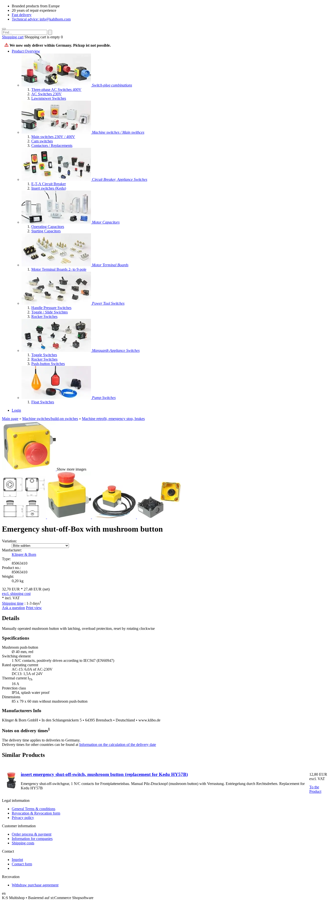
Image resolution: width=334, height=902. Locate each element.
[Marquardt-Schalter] (57, 350)
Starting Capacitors (46, 231)
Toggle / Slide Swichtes (49, 312)
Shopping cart (12, 37)
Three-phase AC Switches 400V (56, 89)
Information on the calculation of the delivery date (117, 744)
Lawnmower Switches (48, 98)
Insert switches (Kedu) (48, 188)
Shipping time (12, 603)
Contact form (22, 864)
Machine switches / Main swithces (118, 132)
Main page (10, 419)
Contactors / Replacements (51, 145)
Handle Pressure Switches (51, 308)
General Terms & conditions (33, 809)
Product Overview (26, 51)
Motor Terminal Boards (110, 265)
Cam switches (42, 141)
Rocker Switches (44, 316)
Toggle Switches (44, 355)
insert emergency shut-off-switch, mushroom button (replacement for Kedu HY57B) (104, 774)
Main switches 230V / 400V (53, 137)
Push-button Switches (48, 364)
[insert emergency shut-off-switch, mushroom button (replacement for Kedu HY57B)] (11, 787)
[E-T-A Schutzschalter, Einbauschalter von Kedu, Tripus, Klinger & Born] (57, 179)
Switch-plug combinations (112, 85)
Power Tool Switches (108, 303)
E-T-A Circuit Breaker (48, 184)
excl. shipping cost (16, 593)
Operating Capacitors (47, 227)
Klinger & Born (24, 554)
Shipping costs (23, 843)
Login (16, 410)
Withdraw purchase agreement (35, 885)
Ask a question (13, 608)
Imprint (17, 860)
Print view (34, 608)
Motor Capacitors (106, 222)
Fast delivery (22, 15)
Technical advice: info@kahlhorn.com (41, 19)
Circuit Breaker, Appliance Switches (119, 179)
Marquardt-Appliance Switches (116, 350)
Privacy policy (23, 818)
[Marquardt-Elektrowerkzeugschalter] (57, 303)
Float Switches (42, 402)
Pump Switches (104, 398)
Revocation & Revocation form (36, 813)
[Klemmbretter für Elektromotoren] (57, 265)
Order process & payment (31, 834)
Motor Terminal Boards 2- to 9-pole (58, 269)
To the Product (315, 789)
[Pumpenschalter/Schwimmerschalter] (57, 398)
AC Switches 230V (46, 94)
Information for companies (32, 839)
